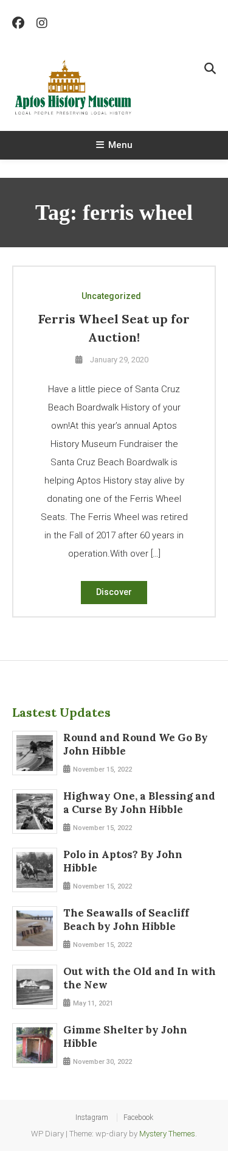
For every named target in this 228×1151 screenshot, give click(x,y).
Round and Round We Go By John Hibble (135, 744)
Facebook (138, 1117)
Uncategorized (111, 296)
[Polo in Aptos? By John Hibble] (34, 870)
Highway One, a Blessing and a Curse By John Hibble (139, 802)
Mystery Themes (167, 1133)
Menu (120, 144)
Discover (114, 592)
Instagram (91, 1117)
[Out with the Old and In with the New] (34, 987)
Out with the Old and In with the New (139, 978)
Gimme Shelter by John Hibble (125, 1036)
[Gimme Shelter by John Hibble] (34, 1045)
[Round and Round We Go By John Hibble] (34, 753)
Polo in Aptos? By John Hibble (122, 861)
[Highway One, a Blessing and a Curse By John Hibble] (34, 811)
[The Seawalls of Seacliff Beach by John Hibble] (34, 928)
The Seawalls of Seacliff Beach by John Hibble (126, 919)
